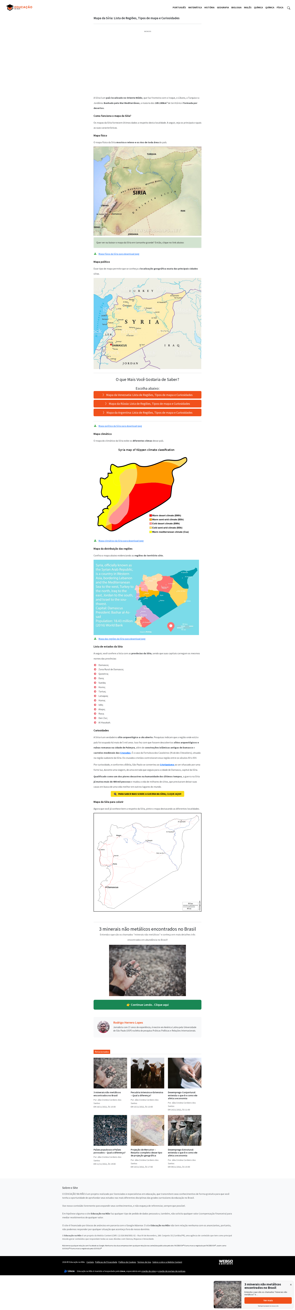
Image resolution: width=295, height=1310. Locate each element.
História (209, 7)
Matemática (195, 7)
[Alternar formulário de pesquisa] (288, 8)
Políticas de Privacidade (106, 1262)
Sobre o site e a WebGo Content (167, 1262)
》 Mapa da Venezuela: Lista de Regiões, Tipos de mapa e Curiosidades (147, 395)
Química (258, 7)
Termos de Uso (144, 1262)
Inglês (248, 7)
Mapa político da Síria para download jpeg (120, 425)
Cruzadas (125, 752)
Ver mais (268, 1300)
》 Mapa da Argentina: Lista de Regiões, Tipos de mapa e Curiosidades (147, 412)
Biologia (236, 7)
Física (280, 7)
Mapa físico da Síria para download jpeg (118, 253)
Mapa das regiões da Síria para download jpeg (122, 638)
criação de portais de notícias (171, 1271)
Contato (90, 1262)
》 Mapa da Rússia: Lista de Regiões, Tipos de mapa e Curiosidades (147, 403)
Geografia (223, 7)
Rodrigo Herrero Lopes (128, 1022)
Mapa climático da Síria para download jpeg (121, 540)
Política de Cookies (127, 1262)
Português (179, 7)
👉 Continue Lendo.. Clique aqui (147, 1005)
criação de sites (148, 1271)
